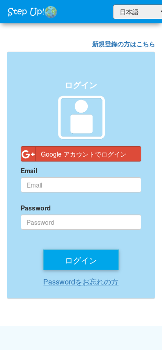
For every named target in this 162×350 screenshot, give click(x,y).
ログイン (81, 260)
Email (29, 170)
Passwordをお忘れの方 (80, 281)
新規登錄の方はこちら (123, 43)
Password (36, 207)
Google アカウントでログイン (83, 153)
